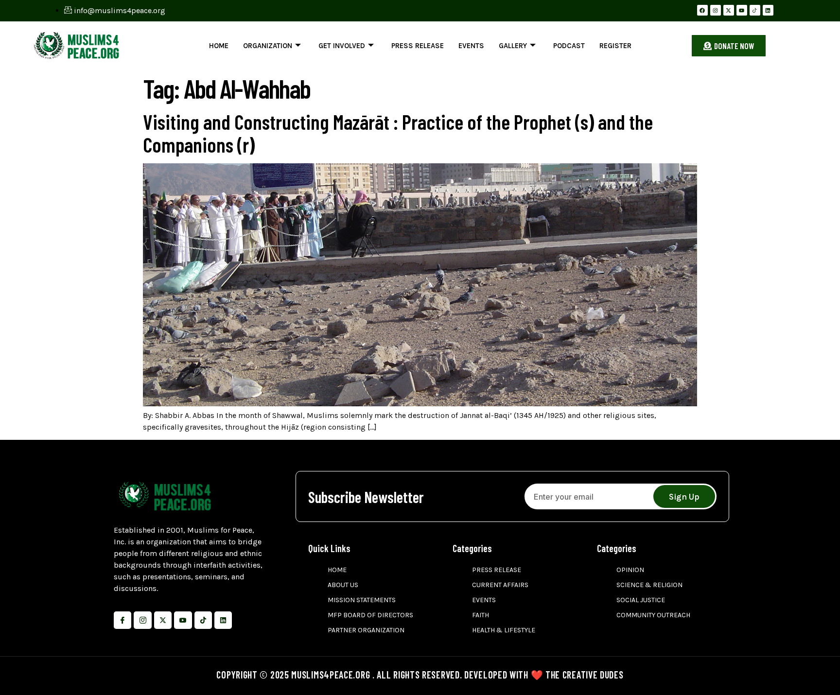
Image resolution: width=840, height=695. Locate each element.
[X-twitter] (728, 10)
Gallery (513, 45)
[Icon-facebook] (122, 620)
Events (471, 45)
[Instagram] (715, 10)
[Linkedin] (768, 10)
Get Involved (341, 45)
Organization (267, 45)
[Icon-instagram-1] (142, 620)
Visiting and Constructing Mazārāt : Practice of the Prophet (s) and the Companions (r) (398, 132)
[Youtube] (741, 10)
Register (615, 45)
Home (218, 45)
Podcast (569, 45)
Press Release (417, 45)
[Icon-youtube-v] (183, 620)
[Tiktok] (203, 620)
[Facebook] (702, 10)
